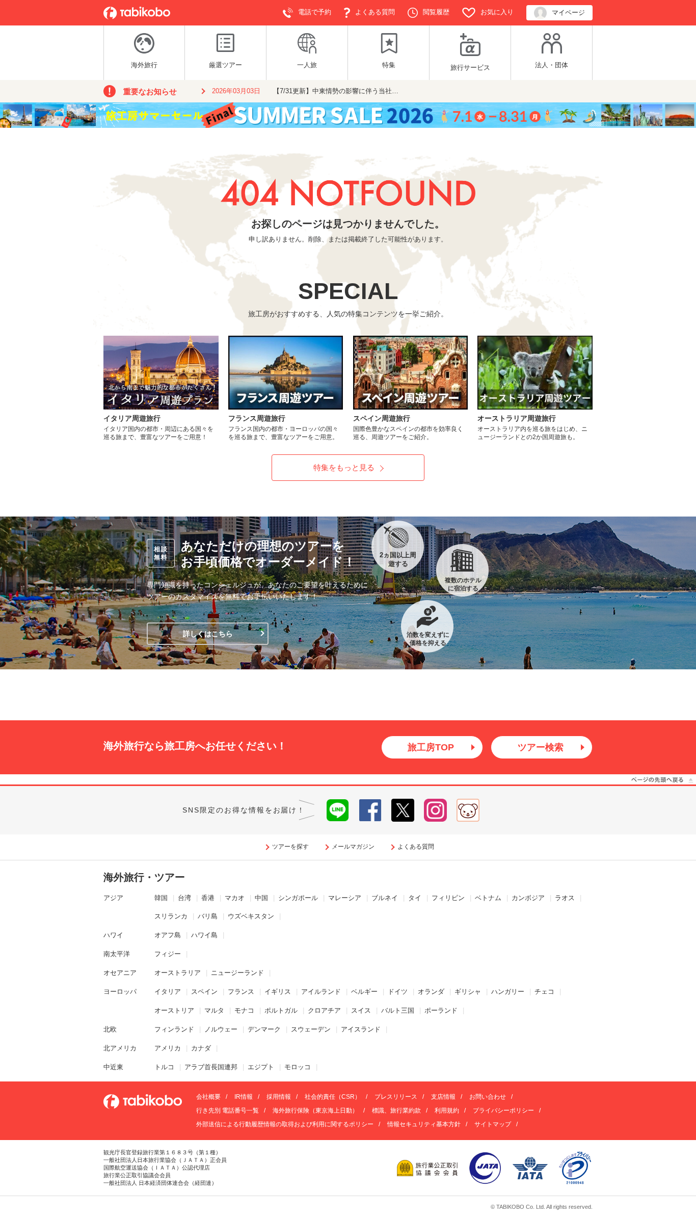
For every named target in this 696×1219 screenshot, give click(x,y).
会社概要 (208, 1096)
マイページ (568, 12)
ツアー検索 (541, 747)
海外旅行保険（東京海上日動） (315, 1110)
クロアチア (324, 1010)
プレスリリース (395, 1096)
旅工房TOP (431, 747)
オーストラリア (177, 973)
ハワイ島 (204, 935)
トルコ (164, 1067)
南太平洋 (116, 954)
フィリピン (448, 898)
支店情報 (443, 1096)
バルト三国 (397, 1010)
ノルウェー (220, 1029)
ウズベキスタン (251, 916)
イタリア (167, 991)
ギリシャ (467, 991)
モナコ (244, 1010)
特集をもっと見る (343, 467)
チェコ (544, 991)
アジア (113, 898)
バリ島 (208, 916)
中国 (261, 898)
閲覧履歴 (436, 12)
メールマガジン (353, 846)
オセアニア (120, 973)
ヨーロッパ (120, 991)
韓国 (161, 898)
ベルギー (364, 991)
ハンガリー (507, 991)
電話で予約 (314, 12)
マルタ (214, 1010)
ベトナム (488, 898)
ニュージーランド (237, 973)
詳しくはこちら (208, 634)
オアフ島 (167, 935)
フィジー (167, 954)
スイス (361, 1010)
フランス (241, 991)
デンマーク (264, 1029)
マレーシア (344, 898)
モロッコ (297, 1067)
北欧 (110, 1029)
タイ (414, 898)
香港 (208, 898)
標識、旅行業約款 (396, 1110)
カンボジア (528, 898)
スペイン (204, 991)
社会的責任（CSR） (333, 1096)
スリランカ (171, 916)
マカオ (235, 898)
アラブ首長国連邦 (210, 1067)
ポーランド (441, 1010)
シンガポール (298, 898)
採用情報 (278, 1096)
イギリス (277, 991)
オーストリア (174, 1010)
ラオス (565, 898)
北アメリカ (120, 1048)
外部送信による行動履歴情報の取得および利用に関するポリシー (284, 1124)
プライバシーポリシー (503, 1110)
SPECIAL (348, 291)
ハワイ (113, 935)
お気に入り (497, 12)
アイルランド (321, 991)
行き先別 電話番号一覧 (227, 1110)
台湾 (184, 898)
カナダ (201, 1048)
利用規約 (447, 1110)
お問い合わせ (487, 1096)
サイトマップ (492, 1124)
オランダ (431, 991)
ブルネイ (384, 898)
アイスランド (361, 1029)
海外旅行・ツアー (144, 877)
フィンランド (174, 1029)
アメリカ (167, 1048)
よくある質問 (375, 12)
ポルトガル (281, 1010)
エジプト (261, 1067)
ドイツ (398, 991)
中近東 (113, 1067)
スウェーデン (311, 1029)
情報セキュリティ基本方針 (424, 1124)
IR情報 (243, 1096)
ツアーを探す (290, 846)
